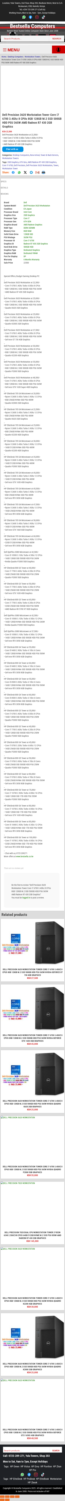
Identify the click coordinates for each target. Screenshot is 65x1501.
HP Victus (25, 1466)
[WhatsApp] (24, 17)
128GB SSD (28, 234)
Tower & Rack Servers (49, 155)
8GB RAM (27, 231)
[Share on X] (25, 172)
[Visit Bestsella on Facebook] (29, 1474)
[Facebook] (30, 17)
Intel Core (28, 212)
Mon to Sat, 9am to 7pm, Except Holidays (25, 1461)
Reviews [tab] (4, 194)
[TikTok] (43, 17)
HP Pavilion (46, 1466)
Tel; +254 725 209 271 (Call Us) (32, 9)
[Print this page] (43, 172)
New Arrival (35, 155)
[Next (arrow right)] (7, 1500)
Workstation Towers (32, 57)
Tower (55, 165)
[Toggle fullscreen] (7, 1496)
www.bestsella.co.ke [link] (24, 856)
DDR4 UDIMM (29, 228)
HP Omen (14, 1466)
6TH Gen (23, 162)
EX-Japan (28, 209)
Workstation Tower (10, 168)
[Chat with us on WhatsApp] (22, 1474)
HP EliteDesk (16, 1478)
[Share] (12, 1496)
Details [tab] (4, 187)
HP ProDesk (29, 1478)
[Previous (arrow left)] (2, 1500)
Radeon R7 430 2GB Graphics (36, 243)
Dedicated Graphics (32, 250)
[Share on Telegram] (31, 172)
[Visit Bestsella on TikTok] (43, 1474)
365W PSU (28, 237)
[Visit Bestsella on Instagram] (36, 1474)
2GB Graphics (13, 162)
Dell (25, 202)
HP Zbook (32, 1482)
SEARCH (56, 38)
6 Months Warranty (31, 259)
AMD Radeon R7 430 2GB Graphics (42, 162)
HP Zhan (57, 1466)
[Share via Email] (37, 172)
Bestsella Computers (32, 26)
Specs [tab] (3, 181)
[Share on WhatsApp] (19, 172)
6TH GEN (27, 221)
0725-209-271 (16, 1455)
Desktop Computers (15, 57)
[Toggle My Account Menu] (58, 49)
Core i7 (26, 218)
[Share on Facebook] (13, 172)
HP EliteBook (42, 1478)
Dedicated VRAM (31, 253)
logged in (26, 897)
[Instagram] (37, 17)
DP (25, 256)
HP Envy (35, 1466)
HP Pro (32, 1470)
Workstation (56, 1478)
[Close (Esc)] (17, 1496)
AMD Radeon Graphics (33, 224)
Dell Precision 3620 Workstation (39, 165)
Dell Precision (19, 165)
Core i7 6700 (7, 165)
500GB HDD (28, 247)
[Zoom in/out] (2, 1496)
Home (4, 57)
